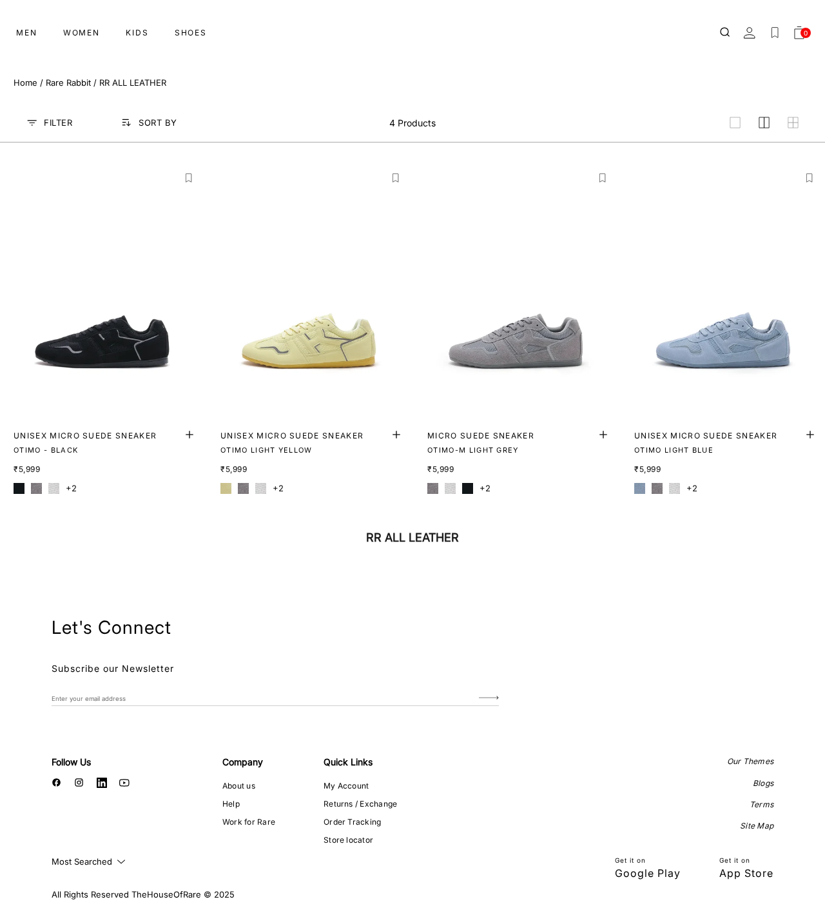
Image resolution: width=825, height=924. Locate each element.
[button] (189, 178)
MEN (26, 32)
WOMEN (81, 32)
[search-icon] (725, 33)
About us (238, 786)
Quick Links (348, 761)
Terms (761, 804)
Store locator (348, 840)
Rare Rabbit (68, 82)
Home (25, 82)
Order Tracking (352, 822)
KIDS (137, 32)
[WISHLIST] (775, 33)
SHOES (191, 32)
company (242, 761)
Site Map (756, 826)
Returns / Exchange (360, 804)
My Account (346, 786)
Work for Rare (248, 822)
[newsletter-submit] (489, 698)
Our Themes (750, 761)
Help (231, 804)
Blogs (763, 783)
